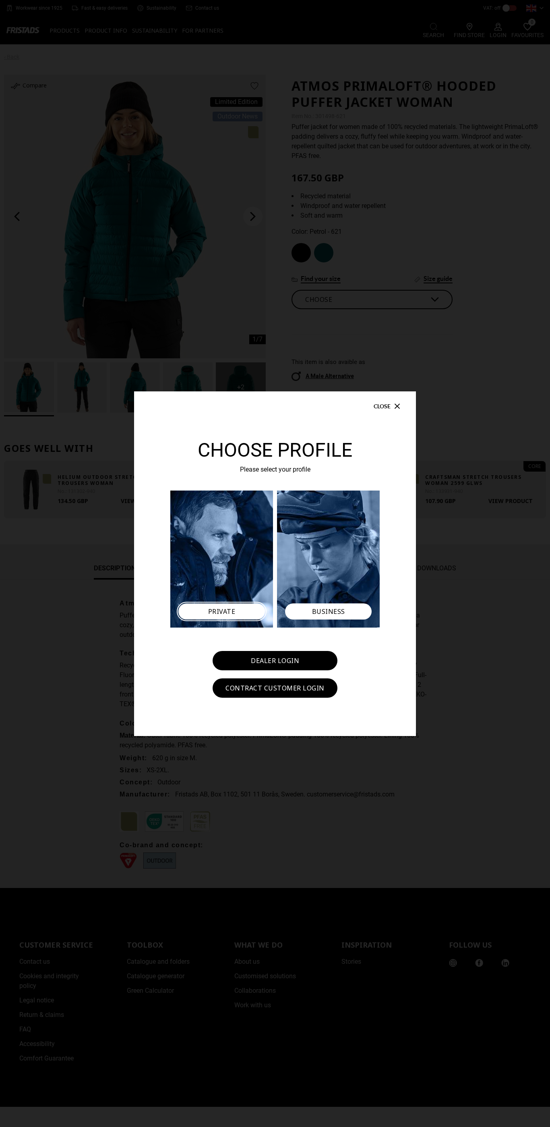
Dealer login (275, 660)
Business (328, 611)
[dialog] (275, 563)
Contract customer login (275, 688)
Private (222, 611)
